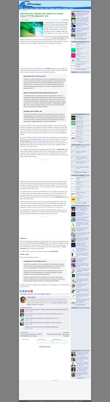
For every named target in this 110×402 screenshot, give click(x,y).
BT (60, 127)
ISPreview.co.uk (43, 401)
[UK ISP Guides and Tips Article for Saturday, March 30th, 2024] (73, 302)
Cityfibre (25, 294)
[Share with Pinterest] (32, 292)
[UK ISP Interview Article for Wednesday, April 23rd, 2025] (73, 376)
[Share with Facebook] (26, 292)
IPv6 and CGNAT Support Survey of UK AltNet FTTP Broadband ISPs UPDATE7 (83, 270)
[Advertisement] (67, 4)
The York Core (45, 70)
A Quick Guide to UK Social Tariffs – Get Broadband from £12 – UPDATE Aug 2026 (82, 209)
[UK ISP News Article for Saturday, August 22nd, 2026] (73, 21)
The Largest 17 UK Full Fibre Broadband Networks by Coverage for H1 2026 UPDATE (82, 219)
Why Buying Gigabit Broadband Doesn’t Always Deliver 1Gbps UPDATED (82, 265)
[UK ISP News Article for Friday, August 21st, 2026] (73, 31)
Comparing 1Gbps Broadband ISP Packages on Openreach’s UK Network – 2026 (82, 239)
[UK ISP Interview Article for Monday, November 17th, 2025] (73, 365)
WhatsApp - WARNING (80, 151)
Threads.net (34, 304)
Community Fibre (79, 43)
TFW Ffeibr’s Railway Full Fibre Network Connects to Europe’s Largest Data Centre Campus (82, 19)
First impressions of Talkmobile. (82, 167)
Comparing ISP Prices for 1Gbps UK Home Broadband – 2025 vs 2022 (82, 275)
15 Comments (65, 19)
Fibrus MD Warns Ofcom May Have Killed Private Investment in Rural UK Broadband (82, 354)
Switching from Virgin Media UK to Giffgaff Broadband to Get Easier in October (82, 14)
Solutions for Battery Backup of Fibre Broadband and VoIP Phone (82, 296)
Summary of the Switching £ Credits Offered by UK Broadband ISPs (81, 260)
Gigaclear (78, 182)
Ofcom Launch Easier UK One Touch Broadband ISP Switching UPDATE (82, 291)
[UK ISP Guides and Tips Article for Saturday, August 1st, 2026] (73, 221)
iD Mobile (78, 121)
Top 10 (41, 8)
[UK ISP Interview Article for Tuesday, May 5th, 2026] (73, 355)
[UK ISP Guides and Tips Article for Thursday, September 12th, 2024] (73, 292)
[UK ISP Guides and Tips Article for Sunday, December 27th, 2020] (73, 267)
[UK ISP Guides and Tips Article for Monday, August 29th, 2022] (73, 210)
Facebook (65, 302)
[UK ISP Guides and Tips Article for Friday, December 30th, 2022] (73, 287)
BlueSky (29, 304)
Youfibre (77, 48)
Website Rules (76, 401)
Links (71, 401)
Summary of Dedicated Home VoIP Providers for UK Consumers (82, 285)
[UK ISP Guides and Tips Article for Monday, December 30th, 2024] (73, 282)
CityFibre (51, 27)
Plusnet (77, 53)
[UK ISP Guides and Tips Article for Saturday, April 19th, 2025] (73, 277)
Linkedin (41, 304)
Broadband (58, 8)
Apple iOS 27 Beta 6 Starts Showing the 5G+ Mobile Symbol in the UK (41, 318)
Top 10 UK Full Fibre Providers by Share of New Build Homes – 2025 (82, 255)
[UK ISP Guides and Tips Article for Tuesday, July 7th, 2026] (73, 226)
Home (21, 8)
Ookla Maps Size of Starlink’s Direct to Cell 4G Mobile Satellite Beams (41, 327)
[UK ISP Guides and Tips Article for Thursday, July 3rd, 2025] (73, 256)
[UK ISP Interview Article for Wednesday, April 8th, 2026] (73, 360)
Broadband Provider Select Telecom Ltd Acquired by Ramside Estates (81, 35)
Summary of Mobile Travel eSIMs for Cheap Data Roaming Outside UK (83, 234)
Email (22, 19)
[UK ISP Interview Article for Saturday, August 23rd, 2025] (73, 371)
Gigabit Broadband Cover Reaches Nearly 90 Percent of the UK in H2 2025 (82, 250)
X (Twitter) (54, 302)
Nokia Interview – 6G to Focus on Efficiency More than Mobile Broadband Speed (82, 364)
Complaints (65, 8)
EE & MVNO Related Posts (81, 162)
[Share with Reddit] (29, 292)
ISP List (31, 8)
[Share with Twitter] (21, 292)
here (36, 143)
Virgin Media (43, 141)
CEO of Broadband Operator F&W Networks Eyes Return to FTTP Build (82, 374)
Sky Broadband (60, 24)
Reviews (37, 8)
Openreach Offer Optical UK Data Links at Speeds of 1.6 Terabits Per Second (43, 322)
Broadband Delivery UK (38, 139)
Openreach (22, 195)
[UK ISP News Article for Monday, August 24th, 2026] (73, 16)
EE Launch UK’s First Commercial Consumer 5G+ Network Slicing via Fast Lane (44, 313)
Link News (26, 19)
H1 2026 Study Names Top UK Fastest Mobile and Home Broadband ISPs (82, 229)
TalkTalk (52, 24)
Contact (71, 8)
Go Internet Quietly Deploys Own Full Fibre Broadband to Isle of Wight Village (82, 30)
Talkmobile (78, 126)
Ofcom (25, 268)
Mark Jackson (32, 297)
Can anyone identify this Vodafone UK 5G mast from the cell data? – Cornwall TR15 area (82, 158)
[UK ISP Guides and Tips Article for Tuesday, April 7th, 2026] (73, 241)
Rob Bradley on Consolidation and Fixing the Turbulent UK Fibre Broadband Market (82, 369)
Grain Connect (79, 192)
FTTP (52, 29)
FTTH (31, 141)
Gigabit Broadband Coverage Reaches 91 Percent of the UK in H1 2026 (82, 224)
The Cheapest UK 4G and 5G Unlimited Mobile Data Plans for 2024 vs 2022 (82, 280)
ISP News (25, 10)
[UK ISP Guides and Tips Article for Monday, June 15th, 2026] (73, 231)
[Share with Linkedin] (23, 292)
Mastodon (59, 302)
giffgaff (77, 116)
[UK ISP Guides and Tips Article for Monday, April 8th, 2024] (73, 272)
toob (77, 187)
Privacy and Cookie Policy (64, 401)
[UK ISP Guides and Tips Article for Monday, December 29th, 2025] (73, 246)
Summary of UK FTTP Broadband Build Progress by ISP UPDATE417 (82, 214)
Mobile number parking (80, 146)
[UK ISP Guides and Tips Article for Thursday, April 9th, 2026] (73, 236)
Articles (26, 8)
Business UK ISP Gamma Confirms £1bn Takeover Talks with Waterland (82, 24)
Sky (77, 136)
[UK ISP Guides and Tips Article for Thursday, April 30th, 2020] (73, 215)
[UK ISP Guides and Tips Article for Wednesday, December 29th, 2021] (73, 297)
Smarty (77, 131)
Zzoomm (78, 197)
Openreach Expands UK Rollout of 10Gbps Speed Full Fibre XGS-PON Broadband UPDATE (46, 309)
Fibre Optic (30, 294)
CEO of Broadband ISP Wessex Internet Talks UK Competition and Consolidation (82, 359)
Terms (57, 401)
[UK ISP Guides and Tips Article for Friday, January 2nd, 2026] (73, 251)
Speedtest (52, 8)
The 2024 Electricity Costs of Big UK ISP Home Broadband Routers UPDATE (82, 301)
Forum (46, 8)
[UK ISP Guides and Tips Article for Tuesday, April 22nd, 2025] (73, 262)
